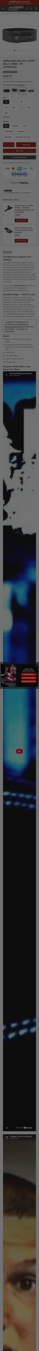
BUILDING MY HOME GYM (29, 674)
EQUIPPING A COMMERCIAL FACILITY (29, 681)
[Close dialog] (37, 665)
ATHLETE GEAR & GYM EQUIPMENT (28, 677)
